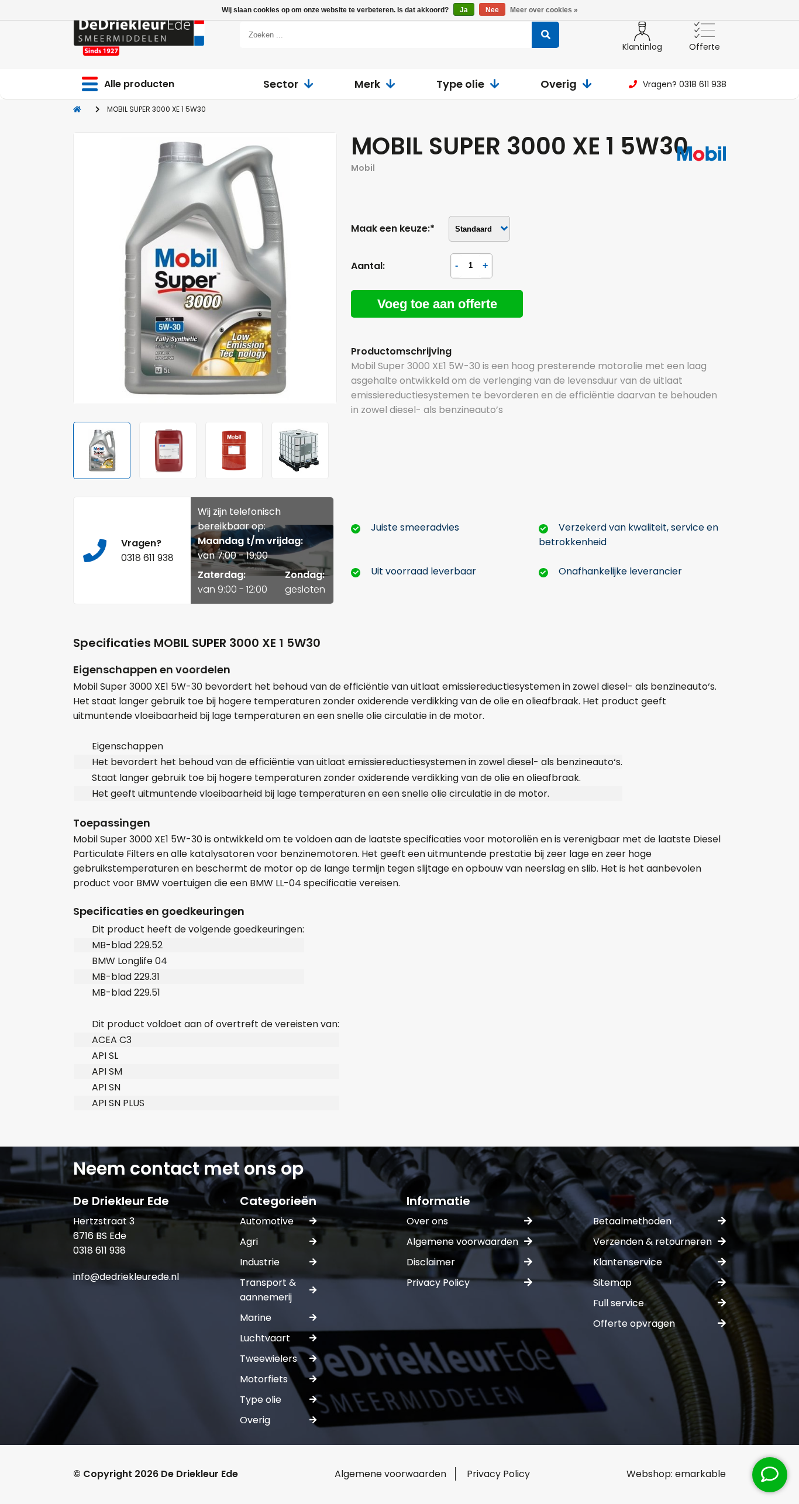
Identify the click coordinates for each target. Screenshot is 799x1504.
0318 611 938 (147, 558)
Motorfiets (264, 1379)
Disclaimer (431, 1262)
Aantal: (368, 266)
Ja (464, 10)
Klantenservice (627, 1262)
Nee (492, 10)
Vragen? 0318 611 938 (684, 84)
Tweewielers (268, 1358)
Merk (367, 84)
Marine (255, 1317)
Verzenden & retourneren (652, 1241)
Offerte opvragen (634, 1323)
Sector (280, 84)
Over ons (427, 1221)
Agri (249, 1241)
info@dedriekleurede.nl (126, 1276)
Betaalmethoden (632, 1221)
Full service (618, 1303)
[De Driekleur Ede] (139, 34)
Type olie (460, 84)
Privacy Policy (438, 1282)
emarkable (700, 1474)
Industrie (260, 1262)
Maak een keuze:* (393, 228)
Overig (558, 84)
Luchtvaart (265, 1338)
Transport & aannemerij (268, 1290)
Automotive (267, 1221)
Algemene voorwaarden (462, 1241)
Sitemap (612, 1282)
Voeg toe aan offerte (437, 304)
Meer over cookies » (544, 10)
